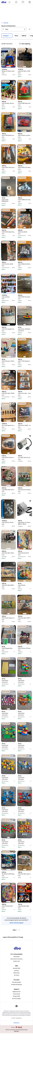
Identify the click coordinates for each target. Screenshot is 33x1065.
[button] (30, 29)
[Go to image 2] (7, 292)
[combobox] (13, 29)
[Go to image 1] (23, 613)
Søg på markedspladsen (8, 26)
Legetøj (5, 23)
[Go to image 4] (25, 613)
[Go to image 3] (8, 292)
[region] (8, 58)
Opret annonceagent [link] (16, 923)
